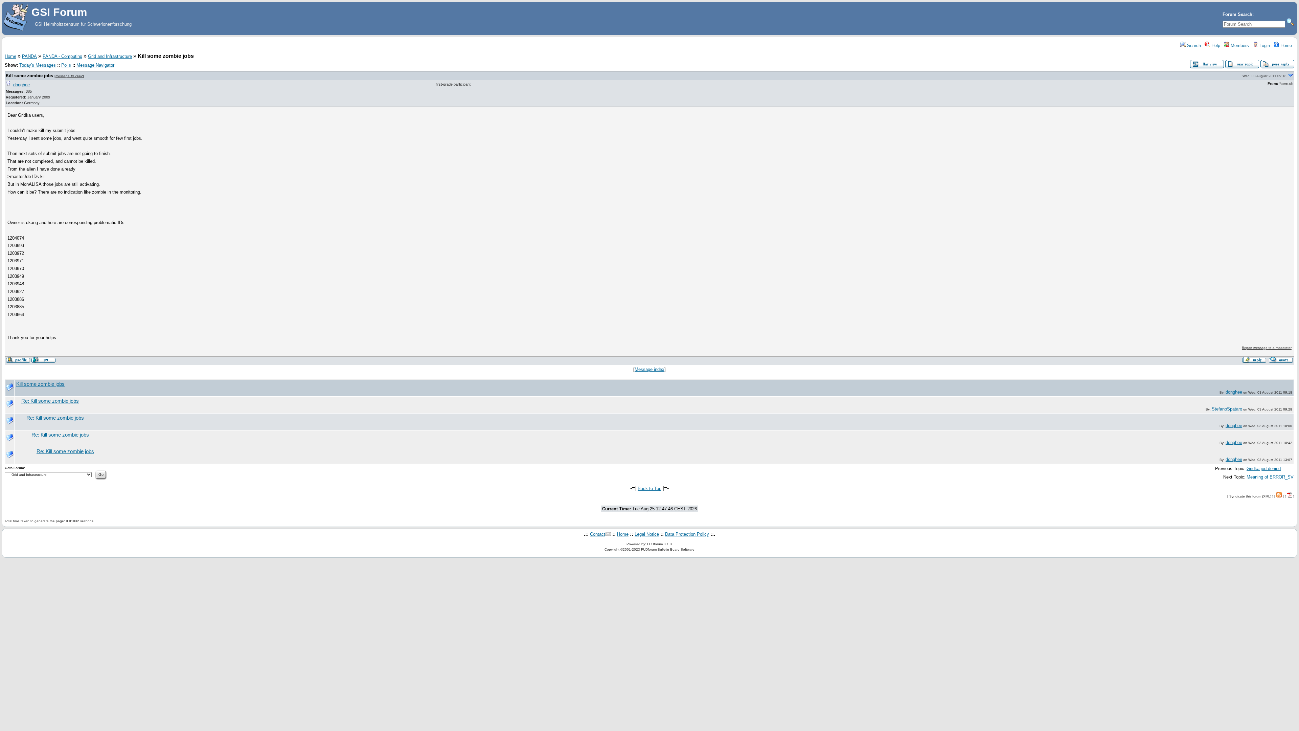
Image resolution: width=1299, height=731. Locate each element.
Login (1264, 45)
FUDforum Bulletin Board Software (667, 549)
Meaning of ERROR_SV (1270, 477)
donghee (21, 84)
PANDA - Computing (62, 56)
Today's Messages (37, 65)
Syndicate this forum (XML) (1250, 496)
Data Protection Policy (687, 534)
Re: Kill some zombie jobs (50, 401)
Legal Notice (647, 534)
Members (1239, 45)
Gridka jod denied (1264, 468)
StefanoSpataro (1227, 409)
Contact (597, 534)
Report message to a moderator (1267, 348)
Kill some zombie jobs (29, 75)
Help (1215, 45)
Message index (649, 369)
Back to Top (649, 488)
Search (1193, 45)
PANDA (29, 56)
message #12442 (69, 76)
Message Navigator (95, 65)
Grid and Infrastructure (110, 56)
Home (1285, 45)
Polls (66, 65)
